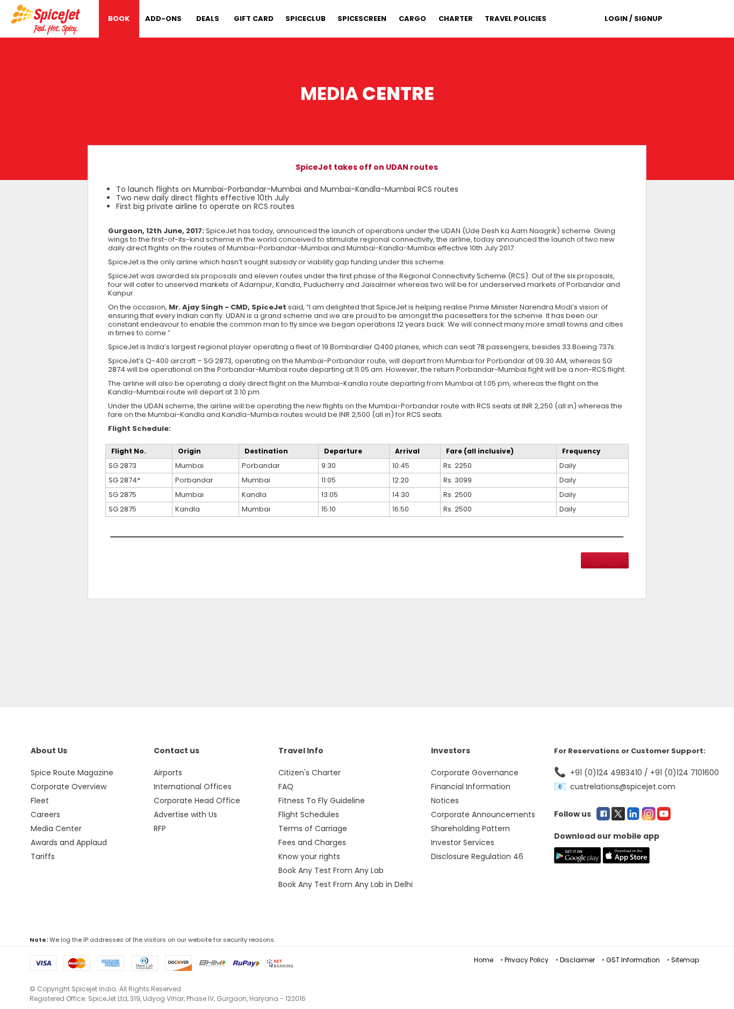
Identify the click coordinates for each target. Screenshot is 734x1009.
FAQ (285, 786)
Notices (445, 800)
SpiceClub (305, 18)
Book (118, 18)
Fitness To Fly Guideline (321, 800)
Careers (45, 814)
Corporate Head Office (197, 800)
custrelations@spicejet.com (622, 786)
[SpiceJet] (47, 17)
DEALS (207, 18)
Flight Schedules (308, 814)
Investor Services (462, 842)
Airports (168, 772)
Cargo (412, 18)
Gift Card (254, 18)
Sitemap (685, 959)
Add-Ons (163, 18)
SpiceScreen (361, 18)
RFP (160, 828)
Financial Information (470, 786)
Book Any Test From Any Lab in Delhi (345, 884)
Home (483, 959)
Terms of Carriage (312, 828)
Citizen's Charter (309, 772)
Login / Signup (634, 18)
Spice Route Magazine (72, 772)
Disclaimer (577, 959)
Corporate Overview (68, 786)
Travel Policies (515, 18)
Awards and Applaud (69, 842)
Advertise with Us (185, 814)
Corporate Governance (475, 772)
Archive (605, 560)
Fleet (40, 800)
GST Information (633, 959)
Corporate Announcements (483, 814)
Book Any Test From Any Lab (331, 870)
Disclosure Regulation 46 (477, 856)
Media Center (56, 828)
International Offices (193, 786)
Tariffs (43, 856)
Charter (455, 18)
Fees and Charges (312, 842)
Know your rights (309, 856)
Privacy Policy (527, 959)
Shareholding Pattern (470, 828)
